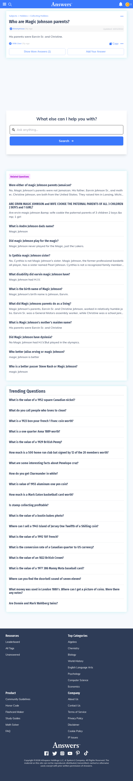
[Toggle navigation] (4, 4)
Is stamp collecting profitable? (28, 505)
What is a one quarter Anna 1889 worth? (34, 431)
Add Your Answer (96, 51)
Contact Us (74, 705)
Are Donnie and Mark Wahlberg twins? (33, 603)
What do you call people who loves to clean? (37, 410)
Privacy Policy (75, 718)
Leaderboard (13, 642)
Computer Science (78, 680)
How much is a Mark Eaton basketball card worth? (41, 495)
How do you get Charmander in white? (33, 473)
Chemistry (73, 648)
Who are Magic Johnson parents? (39, 21)
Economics (74, 686)
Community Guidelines (18, 699)
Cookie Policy (75, 731)
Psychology (74, 673)
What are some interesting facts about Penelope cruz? (43, 463)
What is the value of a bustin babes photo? (36, 516)
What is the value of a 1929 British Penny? (35, 442)
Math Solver (12, 724)
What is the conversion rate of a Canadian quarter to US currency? (51, 547)
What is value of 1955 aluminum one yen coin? (38, 484)
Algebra (72, 642)
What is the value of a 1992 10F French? (33, 537)
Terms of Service (77, 712)
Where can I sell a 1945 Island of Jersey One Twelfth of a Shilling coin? (53, 526)
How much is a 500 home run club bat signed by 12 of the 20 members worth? (59, 452)
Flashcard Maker (15, 712)
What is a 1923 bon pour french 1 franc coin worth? (41, 421)
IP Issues (73, 737)
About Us (73, 699)
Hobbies (24, 15)
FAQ (8, 731)
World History (75, 661)
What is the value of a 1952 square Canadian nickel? (42, 400)
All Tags (10, 648)
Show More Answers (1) (37, 51)
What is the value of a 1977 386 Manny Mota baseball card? (46, 568)
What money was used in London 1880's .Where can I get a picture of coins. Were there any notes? (64, 591)
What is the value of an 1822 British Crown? (36, 558)
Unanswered (13, 654)
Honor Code (12, 705)
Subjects (13, 15)
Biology (72, 654)
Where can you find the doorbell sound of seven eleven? (45, 579)
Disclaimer (73, 724)
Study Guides (13, 718)
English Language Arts (80, 667)
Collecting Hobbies (39, 15)
